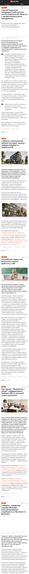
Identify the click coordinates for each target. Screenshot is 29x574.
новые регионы (14, 128)
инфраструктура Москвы (7, 247)
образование (17, 247)
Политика (7, 4)
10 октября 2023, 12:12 (6, 21)
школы (22, 247)
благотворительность (6, 493)
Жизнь (21, 4)
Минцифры (4, 376)
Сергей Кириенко (6, 128)
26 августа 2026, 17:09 (5, 149)
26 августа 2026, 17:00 (5, 266)
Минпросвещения (12, 376)
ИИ (25, 376)
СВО (14, 493)
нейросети (20, 376)
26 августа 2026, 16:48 (5, 516)
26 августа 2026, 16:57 (5, 397)
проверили (14, 124)
